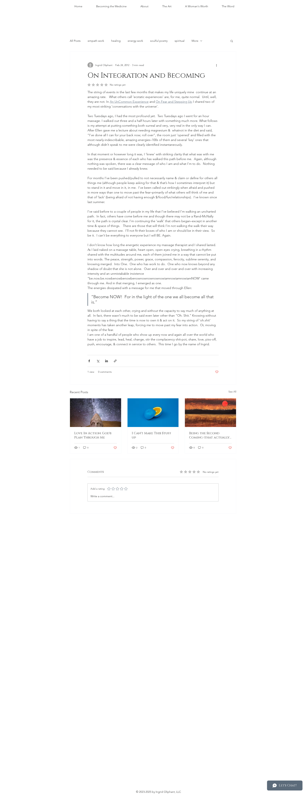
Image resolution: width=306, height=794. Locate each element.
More (195, 40)
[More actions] (216, 65)
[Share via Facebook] (89, 361)
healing (116, 40)
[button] (231, 40)
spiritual (180, 40)
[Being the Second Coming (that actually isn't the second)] (210, 412)
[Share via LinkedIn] (106, 361)
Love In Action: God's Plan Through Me (92, 435)
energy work (135, 40)
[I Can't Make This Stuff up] (153, 412)
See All (232, 391)
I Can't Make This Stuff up (151, 435)
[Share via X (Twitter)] (98, 361)
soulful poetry (159, 40)
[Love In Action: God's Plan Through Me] (95, 412)
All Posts (75, 40)
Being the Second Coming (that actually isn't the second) (209, 435)
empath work (96, 40)
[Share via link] (115, 361)
